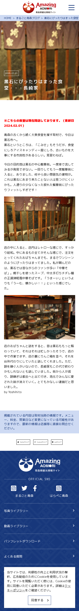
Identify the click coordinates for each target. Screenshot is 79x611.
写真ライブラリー (16, 511)
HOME (8, 18)
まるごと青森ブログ (28, 18)
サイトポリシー (14, 595)
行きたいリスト (20, 578)
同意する (37, 600)
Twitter (24, 488)
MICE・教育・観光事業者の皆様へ (27, 588)
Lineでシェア (57, 442)
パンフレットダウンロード (22, 541)
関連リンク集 (13, 603)
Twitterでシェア (24, 442)
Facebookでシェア (42, 442)
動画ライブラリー (16, 526)
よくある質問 (13, 556)
